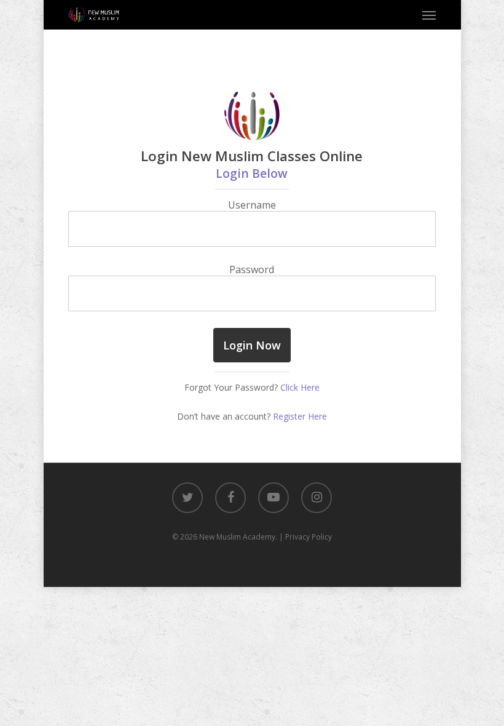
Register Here (300, 416)
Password (251, 269)
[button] (429, 15)
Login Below (252, 173)
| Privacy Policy (305, 537)
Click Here (300, 387)
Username (252, 205)
